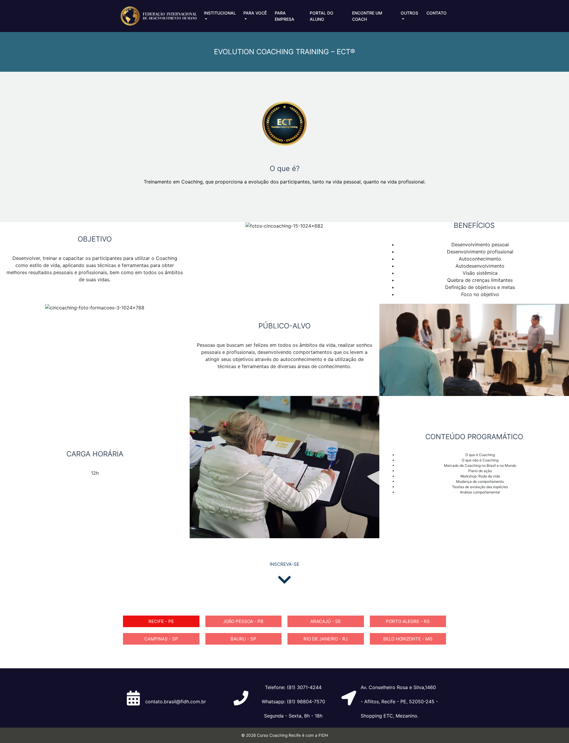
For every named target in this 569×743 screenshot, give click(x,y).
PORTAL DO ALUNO (321, 16)
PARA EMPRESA (284, 16)
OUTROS (409, 12)
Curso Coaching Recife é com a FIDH (292, 735)
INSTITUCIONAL (220, 12)
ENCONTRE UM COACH (367, 16)
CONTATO (436, 12)
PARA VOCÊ (255, 12)
